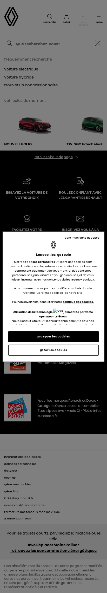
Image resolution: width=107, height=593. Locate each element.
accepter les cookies (53, 336)
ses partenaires (43, 262)
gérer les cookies (53, 350)
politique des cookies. (78, 301)
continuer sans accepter (83, 237)
